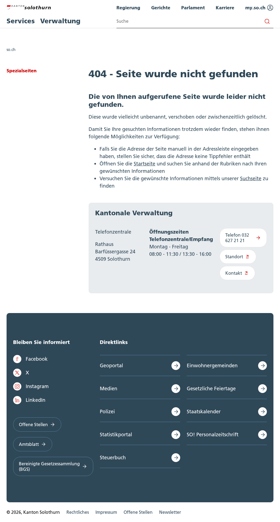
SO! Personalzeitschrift (212, 434)
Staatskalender (204, 411)
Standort (234, 256)
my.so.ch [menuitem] (256, 7)
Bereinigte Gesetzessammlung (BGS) (49, 466)
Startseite (144, 163)
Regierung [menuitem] (128, 7)
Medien (108, 388)
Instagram (37, 386)
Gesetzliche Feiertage (211, 388)
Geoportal (111, 365)
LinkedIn (35, 400)
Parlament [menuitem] (193, 7)
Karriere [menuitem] (225, 7)
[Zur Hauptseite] (29, 6)
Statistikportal (116, 434)
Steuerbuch (113, 457)
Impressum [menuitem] (106, 512)
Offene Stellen (33, 424)
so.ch (11, 49)
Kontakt (233, 273)
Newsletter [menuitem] (170, 512)
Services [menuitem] (21, 21)
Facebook (37, 359)
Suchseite (250, 178)
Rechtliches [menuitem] (77, 512)
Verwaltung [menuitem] (60, 21)
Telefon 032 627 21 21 (237, 237)
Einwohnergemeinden (212, 365)
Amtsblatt (29, 444)
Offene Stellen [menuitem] (138, 512)
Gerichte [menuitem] (160, 7)
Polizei (107, 411)
